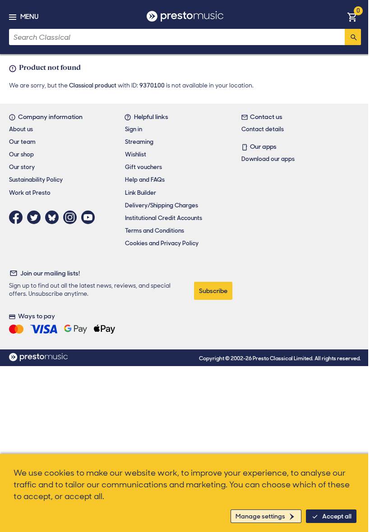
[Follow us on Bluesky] (54, 217)
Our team (22, 142)
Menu (29, 16)
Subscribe (213, 291)
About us (21, 129)
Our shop (21, 154)
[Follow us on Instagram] (72, 217)
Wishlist (135, 154)
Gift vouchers (143, 167)
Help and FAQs (145, 179)
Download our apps (268, 159)
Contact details (262, 129)
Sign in (133, 129)
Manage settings (260, 516)
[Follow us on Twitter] (36, 217)
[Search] (353, 37)
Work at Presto (30, 193)
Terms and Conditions (154, 230)
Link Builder (140, 193)
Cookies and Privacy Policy (162, 243)
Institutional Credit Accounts (163, 218)
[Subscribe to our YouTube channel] (90, 217)
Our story (22, 167)
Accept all (337, 516)
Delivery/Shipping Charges (161, 205)
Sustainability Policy (36, 179)
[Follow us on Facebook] (18, 217)
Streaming (139, 142)
